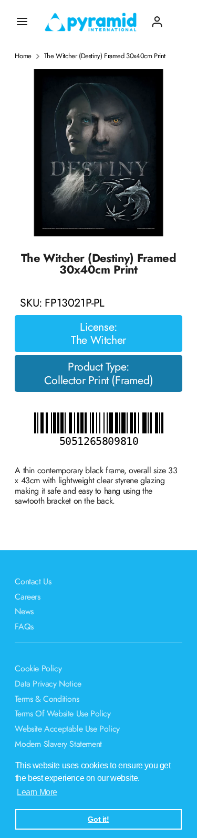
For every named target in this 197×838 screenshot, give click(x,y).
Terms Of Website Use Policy (62, 714)
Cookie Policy (38, 668)
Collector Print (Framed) (98, 380)
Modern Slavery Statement (58, 744)
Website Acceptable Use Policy (67, 729)
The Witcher (98, 340)
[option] (98, 152)
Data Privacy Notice (48, 684)
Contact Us (33, 581)
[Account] (157, 18)
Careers (27, 597)
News (24, 611)
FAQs (24, 627)
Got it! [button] (98, 819)
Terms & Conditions (47, 699)
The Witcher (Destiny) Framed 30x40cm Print (104, 56)
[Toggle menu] (22, 21)
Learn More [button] (37, 792)
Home (23, 56)
